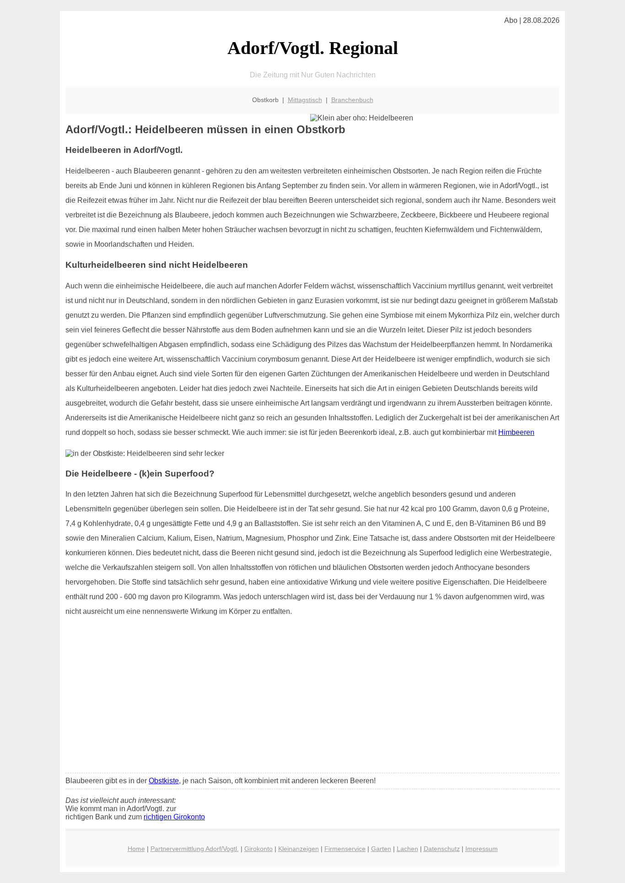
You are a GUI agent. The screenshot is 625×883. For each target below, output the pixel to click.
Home (136, 848)
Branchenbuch (352, 99)
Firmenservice (345, 848)
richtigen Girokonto (174, 817)
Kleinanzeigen (298, 848)
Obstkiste (164, 781)
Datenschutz (442, 848)
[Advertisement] (312, 698)
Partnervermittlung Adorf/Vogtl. (195, 848)
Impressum (481, 848)
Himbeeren (516, 432)
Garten (381, 848)
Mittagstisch (305, 99)
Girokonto (258, 848)
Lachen (407, 848)
